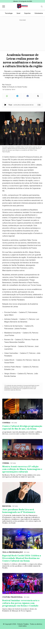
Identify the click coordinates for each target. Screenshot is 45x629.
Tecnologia (8, 13)
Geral (18, 13)
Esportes (27, 13)
